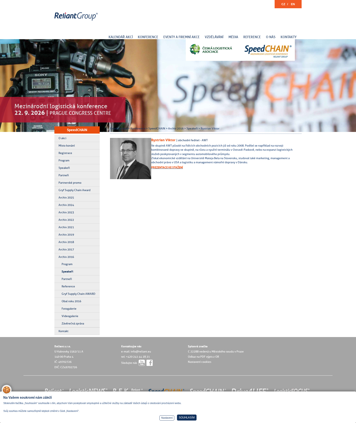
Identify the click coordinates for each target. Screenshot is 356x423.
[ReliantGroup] (76, 20)
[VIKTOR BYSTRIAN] (133, 178)
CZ (283, 4)
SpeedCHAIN (77, 130)
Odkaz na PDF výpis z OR (203, 356)
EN (293, 4)
